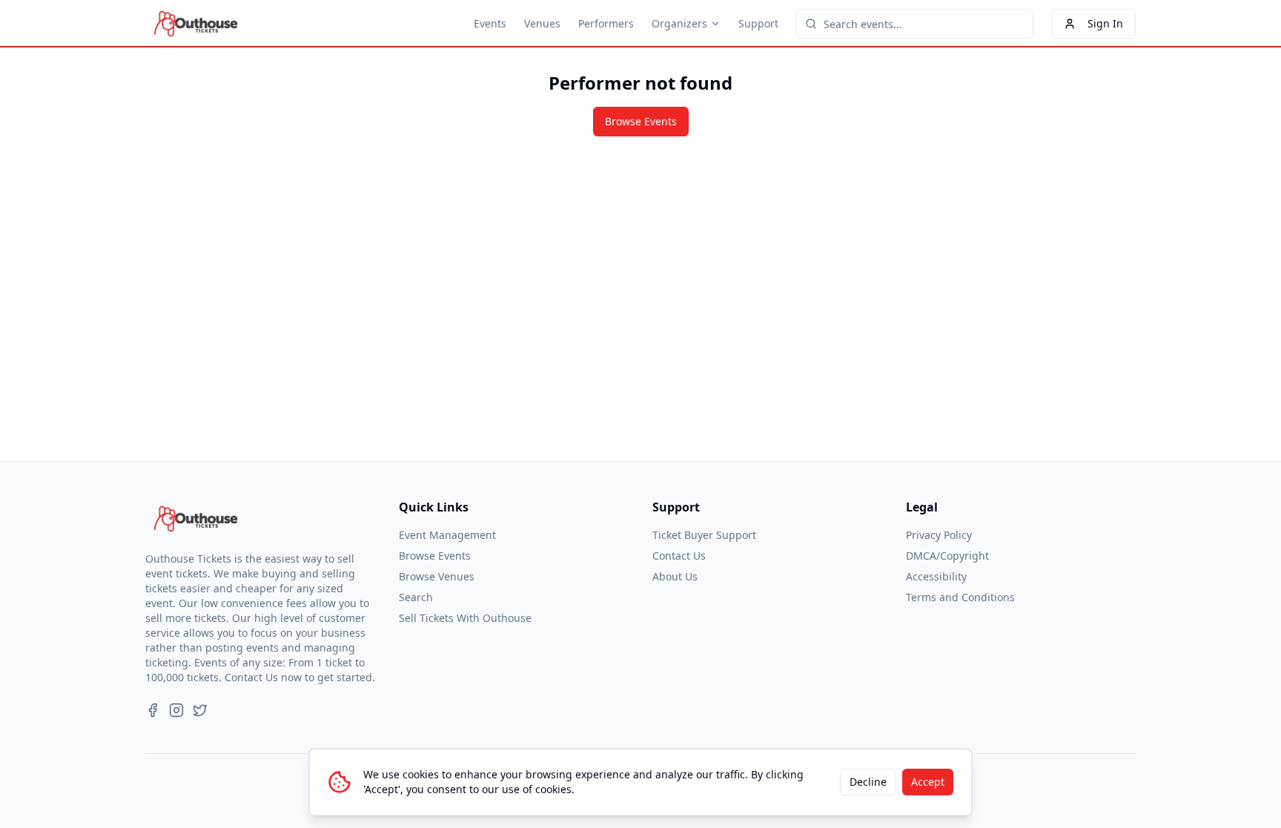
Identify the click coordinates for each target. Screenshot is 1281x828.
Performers (606, 23)
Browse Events (641, 121)
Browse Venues (436, 576)
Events (490, 23)
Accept (927, 782)
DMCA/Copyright (947, 556)
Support (758, 23)
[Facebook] (152, 710)
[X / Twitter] (200, 710)
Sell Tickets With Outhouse (465, 618)
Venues (542, 23)
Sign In (1105, 23)
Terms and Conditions (960, 597)
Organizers (679, 23)
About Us (675, 576)
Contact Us (679, 556)
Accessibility (936, 576)
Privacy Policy (939, 535)
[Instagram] (176, 710)
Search (416, 597)
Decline (868, 782)
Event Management (447, 535)
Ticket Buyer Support (704, 535)
